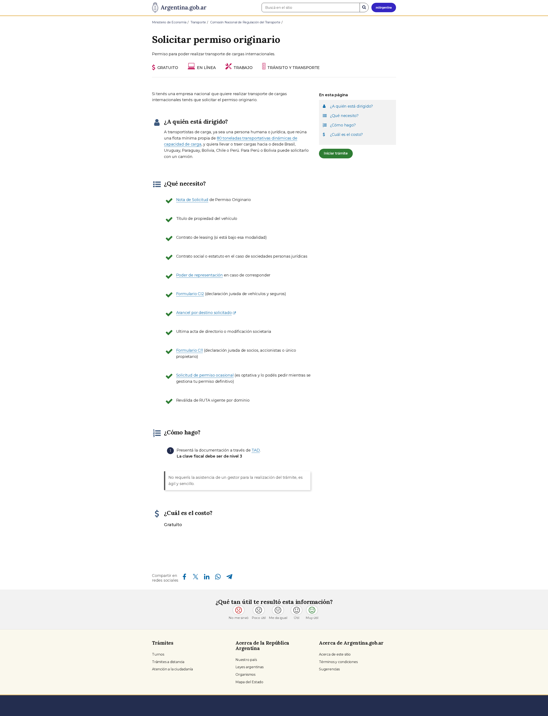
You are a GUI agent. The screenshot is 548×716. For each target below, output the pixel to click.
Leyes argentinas (249, 667)
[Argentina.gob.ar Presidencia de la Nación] (179, 7)
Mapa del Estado (249, 682)
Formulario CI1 (189, 350)
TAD (256, 450)
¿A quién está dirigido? (351, 106)
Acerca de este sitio (335, 654)
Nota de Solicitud (192, 199)
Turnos (158, 654)
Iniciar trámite (336, 153)
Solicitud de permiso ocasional (205, 375)
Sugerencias (329, 669)
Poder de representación (199, 275)
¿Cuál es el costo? (346, 134)
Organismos (245, 674)
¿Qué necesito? (344, 115)
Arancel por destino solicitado (204, 312)
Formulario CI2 (190, 293)
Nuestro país (246, 660)
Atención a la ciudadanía (172, 669)
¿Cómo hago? (343, 125)
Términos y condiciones (338, 662)
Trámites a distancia (168, 662)
